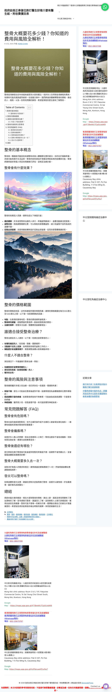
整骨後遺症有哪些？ (18, 135)
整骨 (13, 514)
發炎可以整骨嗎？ (17, 140)
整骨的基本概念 (12, 111)
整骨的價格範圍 (13, 116)
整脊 (8, 514)
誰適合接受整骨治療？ (15, 119)
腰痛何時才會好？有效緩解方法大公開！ (20, 519)
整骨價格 (19, 514)
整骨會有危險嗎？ (17, 130)
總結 (9, 143)
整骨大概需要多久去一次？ (20, 138)
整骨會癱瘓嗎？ (16, 132)
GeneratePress (87, 683)
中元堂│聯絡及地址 (64, 19)
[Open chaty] (106, 686)
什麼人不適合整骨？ (18, 122)
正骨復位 (10, 512)
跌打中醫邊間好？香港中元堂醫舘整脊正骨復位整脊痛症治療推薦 (81, 5)
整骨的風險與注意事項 (15, 124)
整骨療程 (34, 514)
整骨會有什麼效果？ (17, 113)
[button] (95, 40)
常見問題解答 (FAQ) (14, 127)
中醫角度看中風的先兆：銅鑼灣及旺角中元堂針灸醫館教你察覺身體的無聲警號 (95, 394)
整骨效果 (27, 514)
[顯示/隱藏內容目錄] (28, 107)
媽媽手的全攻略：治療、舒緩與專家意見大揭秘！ (24, 517)
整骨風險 (42, 514)
